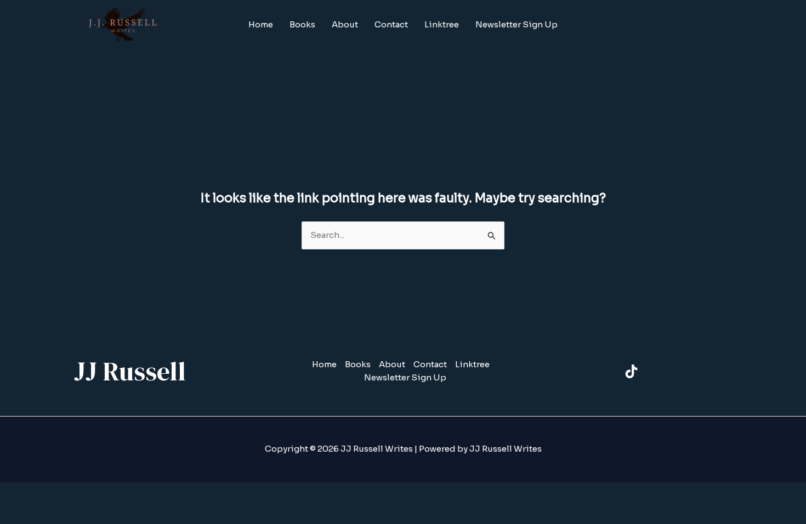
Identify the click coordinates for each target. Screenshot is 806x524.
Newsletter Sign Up (516, 24)
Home (260, 24)
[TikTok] (631, 371)
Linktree (441, 24)
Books (302, 24)
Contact (391, 24)
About (345, 24)
